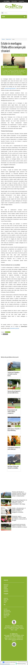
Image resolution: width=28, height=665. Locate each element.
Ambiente (6, 598)
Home (3, 16)
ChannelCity (14, 1)
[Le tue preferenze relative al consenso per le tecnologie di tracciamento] (21, 663)
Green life (5, 334)
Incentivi (5, 609)
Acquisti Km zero (7, 611)
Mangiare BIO (7, 614)
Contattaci (6, 590)
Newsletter (6, 591)
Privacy (5, 587)
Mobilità (5, 601)
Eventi (5, 617)
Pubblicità (6, 588)
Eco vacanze (6, 613)
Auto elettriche (7, 610)
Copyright (6, 586)
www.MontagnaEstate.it (10, 88)
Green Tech (6, 615)
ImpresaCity (21, 1)
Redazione (6, 584)
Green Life (8, 39)
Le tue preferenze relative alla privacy (10, 662)
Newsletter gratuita (14, 328)
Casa (5, 602)
